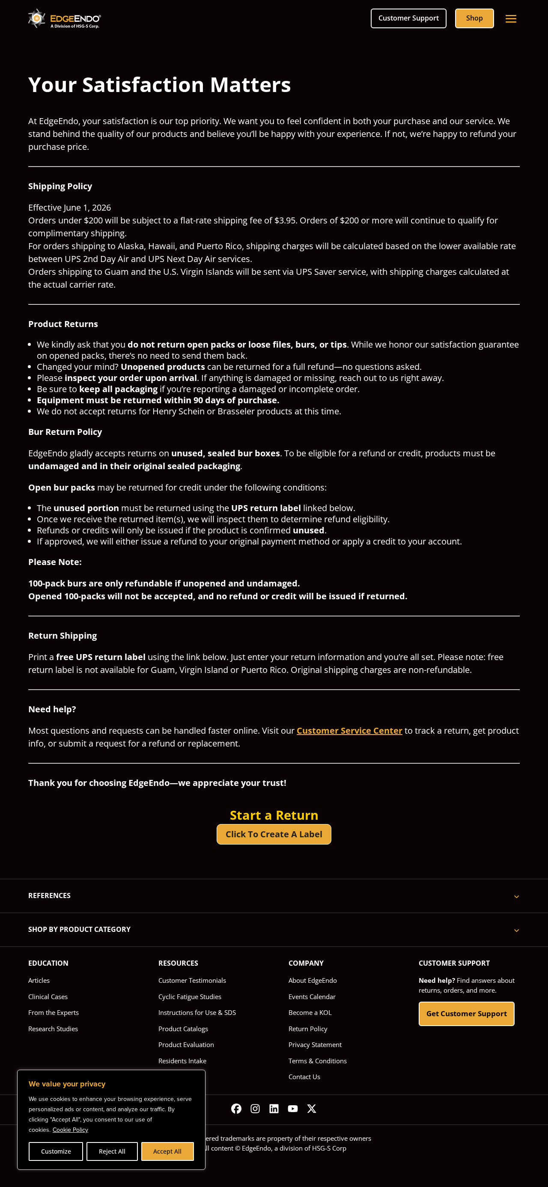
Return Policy (308, 1028)
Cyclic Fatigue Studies (189, 996)
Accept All (167, 1151)
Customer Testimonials (192, 980)
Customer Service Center (349, 730)
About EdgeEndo (313, 980)
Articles (39, 980)
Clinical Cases (48, 996)
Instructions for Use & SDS (197, 1012)
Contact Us (304, 1076)
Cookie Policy (70, 1129)
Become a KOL (310, 1012)
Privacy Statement (315, 1044)
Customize (56, 1151)
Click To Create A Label (274, 834)
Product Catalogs (183, 1028)
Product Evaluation (186, 1044)
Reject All (112, 1151)
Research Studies (53, 1028)
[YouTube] (293, 1110)
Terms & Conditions (318, 1060)
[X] (312, 1110)
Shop (474, 18)
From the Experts (53, 1012)
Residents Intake (182, 1060)
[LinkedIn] (274, 1110)
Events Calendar (312, 996)
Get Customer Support (466, 1013)
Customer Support (408, 18)
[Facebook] (236, 1110)
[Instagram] (255, 1110)
